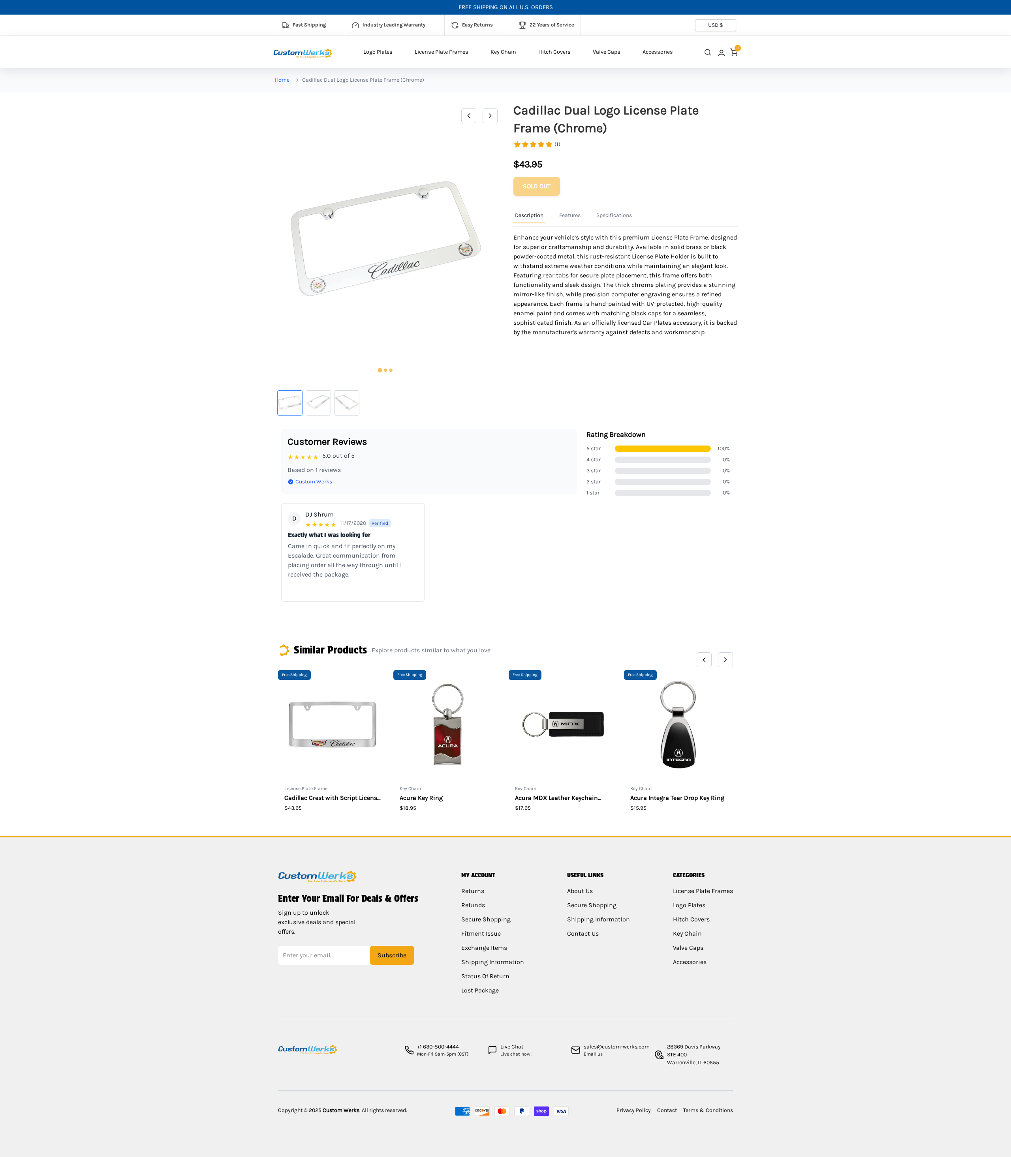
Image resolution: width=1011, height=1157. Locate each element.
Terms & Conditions (708, 1110)
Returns (472, 891)
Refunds (473, 905)
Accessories (658, 52)
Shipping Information (492, 962)
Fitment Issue (481, 933)
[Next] (490, 115)
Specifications (614, 215)
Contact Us (583, 933)
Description (529, 215)
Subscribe (392, 955)
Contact (667, 1110)
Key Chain (503, 52)
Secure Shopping (486, 919)
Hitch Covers (554, 52)
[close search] (708, 52)
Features (570, 215)
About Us (580, 891)
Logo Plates (378, 52)
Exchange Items (484, 947)
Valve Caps (606, 52)
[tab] (380, 370)
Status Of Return (485, 976)
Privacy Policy (633, 1110)
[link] (721, 52)
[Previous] (468, 115)
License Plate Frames (441, 52)
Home (282, 80)
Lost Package (480, 990)
